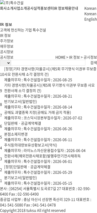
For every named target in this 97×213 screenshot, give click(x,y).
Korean (90, 13)
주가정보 (6, 40)
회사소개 (6, 8)
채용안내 (71, 8)
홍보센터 (47, 8)
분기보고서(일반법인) (20, 177)
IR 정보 (59, 8)
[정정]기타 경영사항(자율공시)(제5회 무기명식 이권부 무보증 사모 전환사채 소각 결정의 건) (50, 71)
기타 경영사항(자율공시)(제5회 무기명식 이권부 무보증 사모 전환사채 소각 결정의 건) (49, 87)
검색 (93, 62)
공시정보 (6, 51)
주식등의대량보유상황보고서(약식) (30, 144)
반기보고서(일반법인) (20, 101)
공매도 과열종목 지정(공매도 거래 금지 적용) (37, 112)
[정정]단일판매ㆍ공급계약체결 (27, 166)
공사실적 (33, 8)
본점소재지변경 (16, 134)
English (90, 19)
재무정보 (6, 46)
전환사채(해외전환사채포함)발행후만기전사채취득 (42, 155)
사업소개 (20, 8)
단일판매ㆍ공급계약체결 (22, 123)
